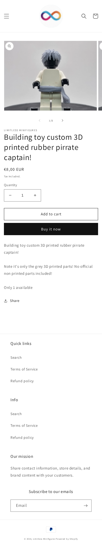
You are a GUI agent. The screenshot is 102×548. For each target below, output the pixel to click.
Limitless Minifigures (44, 538)
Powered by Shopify (67, 538)
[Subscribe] (85, 506)
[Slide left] (39, 120)
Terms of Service (24, 369)
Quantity (10, 185)
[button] (6, 16)
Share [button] (15, 300)
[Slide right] (62, 120)
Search (16, 357)
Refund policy (22, 381)
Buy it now (51, 229)
